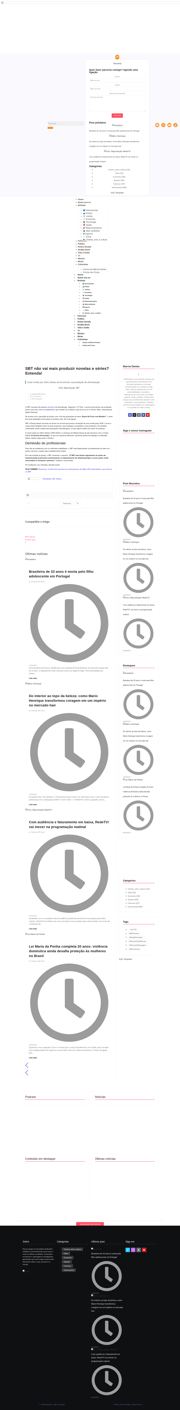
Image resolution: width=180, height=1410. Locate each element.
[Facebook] (157, 125)
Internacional (34, 567)
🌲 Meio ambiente (88, 304)
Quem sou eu (84, 277)
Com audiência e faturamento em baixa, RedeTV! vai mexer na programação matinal (139, 609)
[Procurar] (50, 128)
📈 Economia (86, 292)
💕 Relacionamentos (89, 301)
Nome (117, 77)
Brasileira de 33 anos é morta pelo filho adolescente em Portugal (114, 131)
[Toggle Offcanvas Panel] (117, 57)
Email (117, 85)
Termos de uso (136, 1404)
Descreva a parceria (117, 93)
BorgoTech (49, 1404)
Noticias (45, 567)
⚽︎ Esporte (86, 307)
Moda (80, 336)
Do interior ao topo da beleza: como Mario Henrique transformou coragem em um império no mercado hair (67, 700)
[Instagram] (163, 125)
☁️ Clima (85, 310)
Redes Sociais (84, 321)
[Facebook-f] (128, 1250)
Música (81, 333)
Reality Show (84, 324)
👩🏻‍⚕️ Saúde (85, 298)
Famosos (82, 316)
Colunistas (83, 339)
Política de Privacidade (122, 1404)
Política (81, 318)
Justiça (32, 941)
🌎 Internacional (88, 284)
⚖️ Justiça (86, 289)
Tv (79, 330)
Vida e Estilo (83, 327)
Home (80, 274)
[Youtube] (169, 125)
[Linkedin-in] (130, 415)
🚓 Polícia (85, 286)
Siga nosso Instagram (90, 1224)
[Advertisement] (139, 460)
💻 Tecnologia (87, 295)
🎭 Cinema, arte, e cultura (91, 313)
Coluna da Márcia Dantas (91, 342)
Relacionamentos (53, 941)
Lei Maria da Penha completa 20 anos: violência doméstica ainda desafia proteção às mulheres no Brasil (68, 951)
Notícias (81, 280)
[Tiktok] (175, 125)
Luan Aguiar (60, 1404)
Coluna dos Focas (88, 345)
